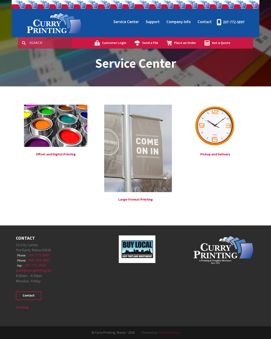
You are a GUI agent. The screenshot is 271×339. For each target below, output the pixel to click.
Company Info (178, 22)
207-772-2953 (35, 265)
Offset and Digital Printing (56, 154)
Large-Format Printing (135, 199)
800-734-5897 (39, 260)
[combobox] (50, 43)
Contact (205, 22)
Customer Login (114, 43)
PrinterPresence (169, 332)
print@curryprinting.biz (34, 270)
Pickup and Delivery (215, 154)
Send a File (150, 43)
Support (153, 22)
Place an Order (185, 43)
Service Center (126, 22)
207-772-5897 (234, 22)
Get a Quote (221, 43)
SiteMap (22, 307)
